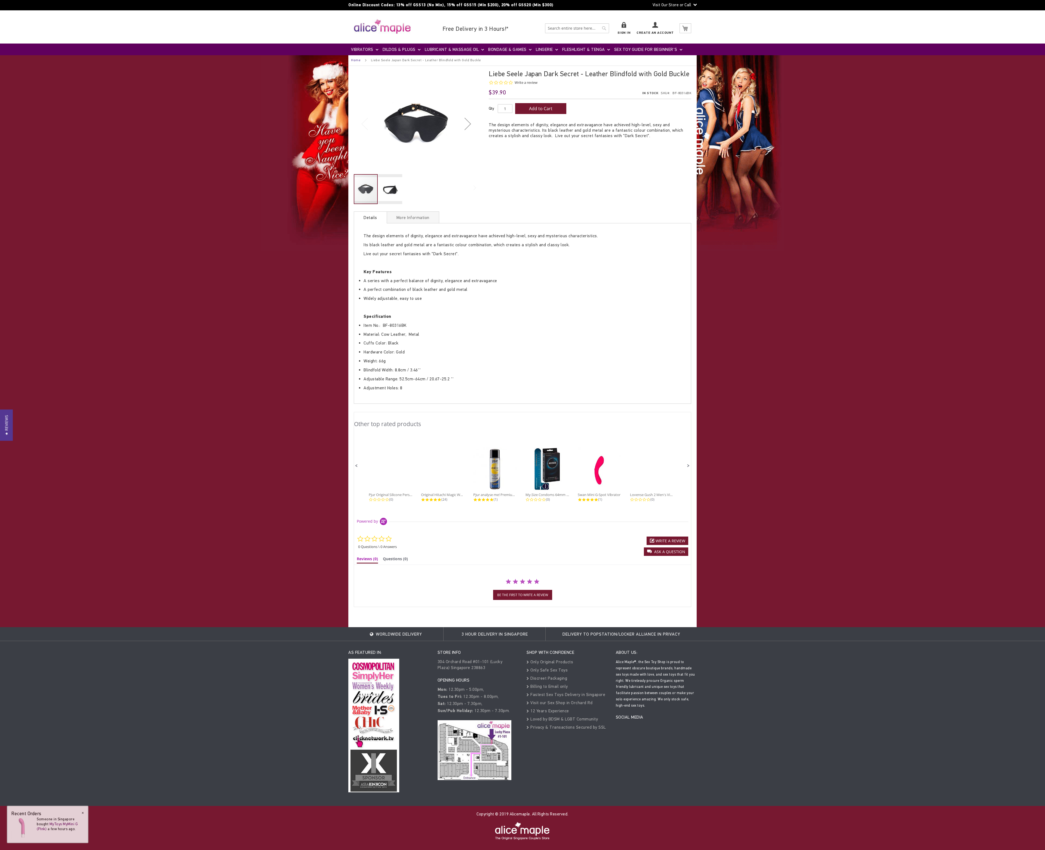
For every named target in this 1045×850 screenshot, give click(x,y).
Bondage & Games (507, 49)
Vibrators (362, 49)
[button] (468, 124)
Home (356, 60)
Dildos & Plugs (399, 49)
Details (370, 217)
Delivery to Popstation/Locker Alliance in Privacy (621, 634)
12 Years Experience (549, 710)
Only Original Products (551, 661)
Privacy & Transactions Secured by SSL (567, 727)
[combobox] (577, 28)
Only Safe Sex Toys (548, 670)
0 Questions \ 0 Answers (377, 546)
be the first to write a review (522, 595)
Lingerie (544, 49)
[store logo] (382, 26)
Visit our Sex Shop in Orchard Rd (560, 702)
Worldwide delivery (398, 634)
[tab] (370, 217)
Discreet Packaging (548, 678)
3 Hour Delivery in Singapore (495, 634)
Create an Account (655, 33)
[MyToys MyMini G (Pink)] (22, 827)
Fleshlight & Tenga (583, 49)
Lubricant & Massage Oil (452, 49)
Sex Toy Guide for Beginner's (645, 49)
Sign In (624, 33)
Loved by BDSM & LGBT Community (563, 719)
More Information (413, 217)
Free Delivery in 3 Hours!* (475, 28)
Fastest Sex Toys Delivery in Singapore (567, 694)
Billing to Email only (548, 686)
